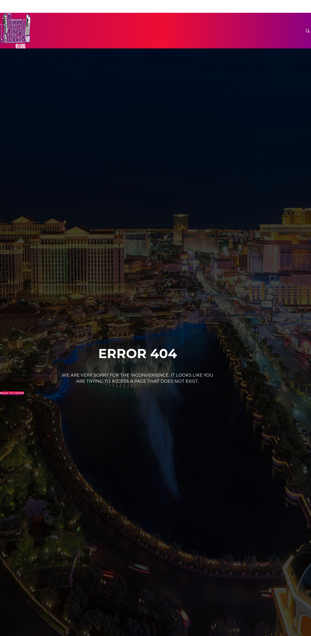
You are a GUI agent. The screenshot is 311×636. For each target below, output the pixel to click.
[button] (307, 30)
